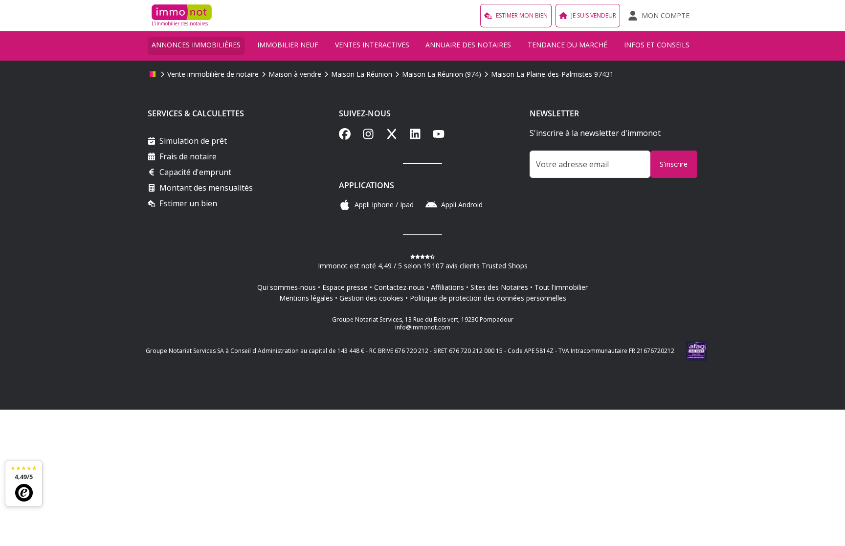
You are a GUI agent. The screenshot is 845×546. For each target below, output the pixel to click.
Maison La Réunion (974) (441, 74)
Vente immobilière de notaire (213, 74)
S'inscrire (674, 164)
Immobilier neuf (287, 44)
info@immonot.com (422, 327)
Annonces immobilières (196, 44)
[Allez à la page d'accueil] (152, 74)
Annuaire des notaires (468, 44)
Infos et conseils (656, 44)
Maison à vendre (294, 74)
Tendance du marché (567, 44)
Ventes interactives (372, 44)
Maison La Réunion (361, 74)
